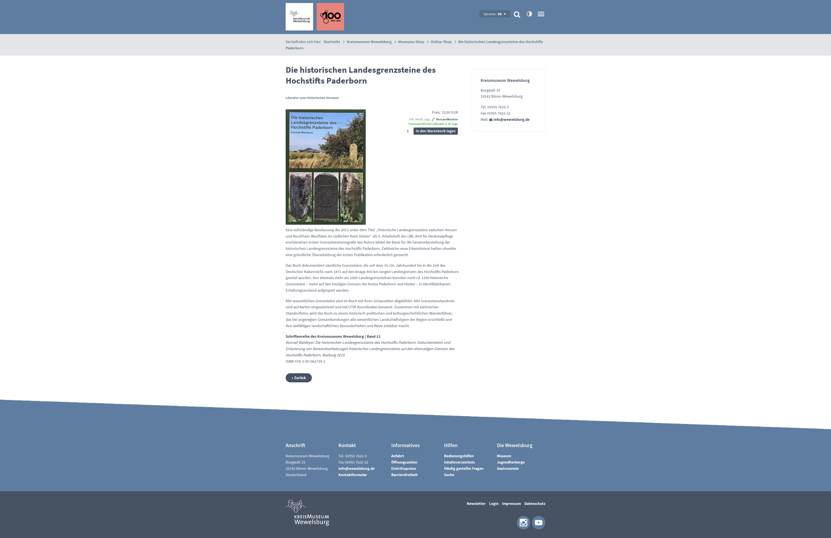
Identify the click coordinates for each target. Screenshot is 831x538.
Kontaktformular (352, 474)
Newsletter (476, 503)
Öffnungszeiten (404, 462)
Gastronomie (508, 468)
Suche (449, 474)
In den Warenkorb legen (436, 130)
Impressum (511, 503)
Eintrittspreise (403, 468)
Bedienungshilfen (459, 455)
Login (494, 503)
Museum (504, 455)
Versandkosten (447, 119)
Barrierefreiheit (404, 474)
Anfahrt (397, 455)
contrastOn (529, 13)
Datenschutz (534, 503)
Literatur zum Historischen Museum (312, 97)
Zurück (300, 377)
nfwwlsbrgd (511, 119)
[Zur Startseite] (315, 17)
